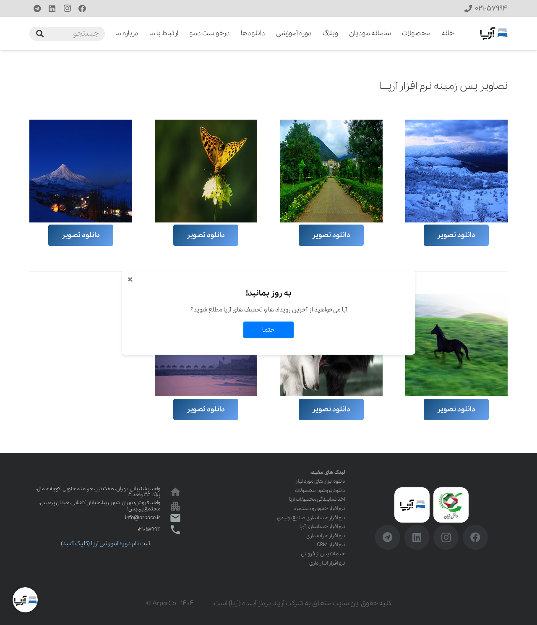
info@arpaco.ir (142, 518)
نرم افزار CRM (331, 544)
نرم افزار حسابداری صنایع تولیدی (311, 517)
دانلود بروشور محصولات (320, 490)
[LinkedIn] (52, 8)
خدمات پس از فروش (323, 553)
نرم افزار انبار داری (327, 563)
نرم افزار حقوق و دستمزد (319, 508)
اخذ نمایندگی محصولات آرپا (317, 499)
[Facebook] (82, 8)
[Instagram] (67, 8)
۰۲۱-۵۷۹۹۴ (149, 529)
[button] (109, 33)
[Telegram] (36, 8)
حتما (268, 330)
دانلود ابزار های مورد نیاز (320, 481)
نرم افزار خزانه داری (325, 535)
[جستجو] (39, 33)
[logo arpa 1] (494, 33)
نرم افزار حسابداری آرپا (322, 526)
